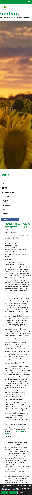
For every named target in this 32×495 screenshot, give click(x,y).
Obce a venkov (5, 197)
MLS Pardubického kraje (8, 192)
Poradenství (5, 201)
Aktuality (4, 179)
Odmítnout (12, 492)
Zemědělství (5, 214)
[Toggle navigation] (28, 2)
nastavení (18, 489)
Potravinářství (6, 205)
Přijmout (5, 492)
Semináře (4, 210)
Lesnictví (4, 188)
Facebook (5, 219)
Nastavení (21, 492)
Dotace (4, 184)
